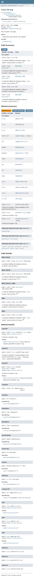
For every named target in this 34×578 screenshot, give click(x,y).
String (4, 198)
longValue (18, 176)
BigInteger (5, 68)
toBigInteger (6, 231)
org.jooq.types (12, 5)
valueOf (17, 204)
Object (22, 153)
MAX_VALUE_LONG (20, 76)
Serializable (6, 21)
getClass (18, 246)
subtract (18, 181)
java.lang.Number (8, 14)
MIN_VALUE (18, 94)
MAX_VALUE (18, 66)
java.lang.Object (6, 12)
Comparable (16, 21)
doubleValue (19, 147)
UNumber (9, 27)
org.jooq (3, 5)
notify (25, 246)
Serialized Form (7, 41)
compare (17, 136)
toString (18, 198)
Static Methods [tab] (18, 110)
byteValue (5, 239)
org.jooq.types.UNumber (13, 15)
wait (11, 248)
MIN (16, 86)
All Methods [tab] (6, 110)
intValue (18, 170)
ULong (20, 5)
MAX (16, 57)
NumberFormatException (14, 334)
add (16, 118)
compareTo (18, 141)
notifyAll (5, 248)
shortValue (13, 239)
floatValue (18, 158)
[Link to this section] (15, 45)
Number (26, 236)
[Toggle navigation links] (2, 2)
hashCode (18, 164)
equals (17, 153)
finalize (10, 246)
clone (3, 246)
